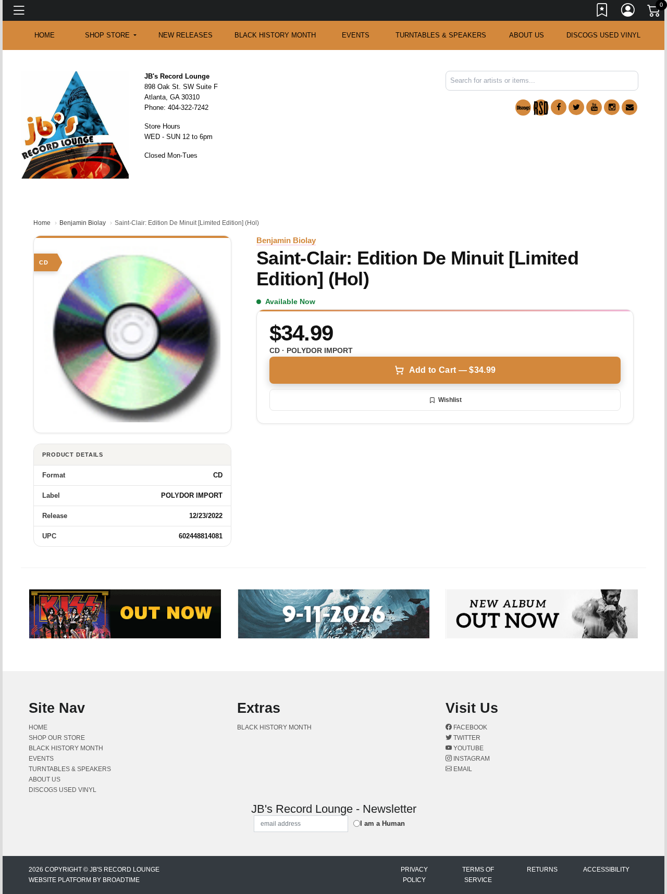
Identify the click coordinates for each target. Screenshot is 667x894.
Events (355, 35)
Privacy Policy (414, 875)
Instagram (471, 758)
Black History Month (275, 35)
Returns (542, 869)
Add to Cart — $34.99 (452, 370)
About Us (526, 35)
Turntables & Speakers (441, 35)
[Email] (629, 107)
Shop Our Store (57, 737)
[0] (654, 12)
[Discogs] (523, 107)
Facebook (469, 727)
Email (462, 769)
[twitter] (576, 107)
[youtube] (594, 107)
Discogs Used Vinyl (603, 35)
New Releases (185, 35)
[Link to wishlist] (602, 12)
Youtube (468, 748)
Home (42, 222)
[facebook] (558, 107)
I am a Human (382, 823)
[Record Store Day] (541, 107)
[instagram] (612, 107)
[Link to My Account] (628, 12)
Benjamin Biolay (82, 222)
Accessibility (606, 869)
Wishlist (450, 400)
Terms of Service (478, 875)
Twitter (466, 737)
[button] (111, 35)
